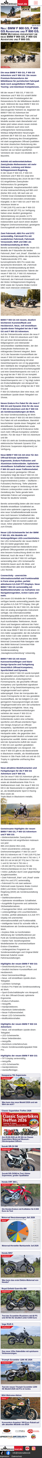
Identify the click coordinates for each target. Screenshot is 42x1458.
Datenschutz (17, 1456)
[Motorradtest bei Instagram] (34, 1448)
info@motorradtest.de (21, 1453)
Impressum (4, 1456)
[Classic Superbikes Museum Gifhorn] (33, 1439)
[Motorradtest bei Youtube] (27, 1448)
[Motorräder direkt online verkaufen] (20, 1431)
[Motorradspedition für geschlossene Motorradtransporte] (6, 1439)
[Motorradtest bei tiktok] (2, 1453)
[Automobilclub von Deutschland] (33, 1431)
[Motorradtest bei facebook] (8, 1453)
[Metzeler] (20, 1439)
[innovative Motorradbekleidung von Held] (6, 1431)
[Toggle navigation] (36, 3)
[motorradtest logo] (11, 1448)
